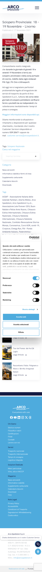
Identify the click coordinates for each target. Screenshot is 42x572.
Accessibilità (13, 506)
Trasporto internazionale (18, 454)
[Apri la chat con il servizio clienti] (38, 544)
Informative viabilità (16, 483)
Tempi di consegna (15, 457)
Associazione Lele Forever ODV (16, 206)
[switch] (36, 285)
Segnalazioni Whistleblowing (19, 512)
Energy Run (16, 228)
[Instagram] (22, 417)
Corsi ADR (25, 225)
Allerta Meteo (24, 200)
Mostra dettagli (28, 309)
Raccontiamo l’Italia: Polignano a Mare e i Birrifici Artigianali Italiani (25, 369)
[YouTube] (15, 417)
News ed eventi (8, 170)
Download (12, 492)
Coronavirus (14, 225)
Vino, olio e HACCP (16, 471)
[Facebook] (11, 417)
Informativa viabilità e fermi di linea (16, 174)
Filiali (10, 437)
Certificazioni (13, 434)
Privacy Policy (13, 503)
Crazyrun (6, 228)
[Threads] (30, 417)
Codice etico (13, 515)
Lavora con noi (14, 442)
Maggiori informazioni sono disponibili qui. (21, 114)
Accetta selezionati (21, 324)
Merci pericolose (14, 468)
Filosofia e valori (14, 431)
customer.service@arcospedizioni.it (23, 135)
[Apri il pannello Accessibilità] (38, 552)
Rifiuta (21, 332)
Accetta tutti (21, 317)
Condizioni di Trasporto (17, 509)
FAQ (10, 495)
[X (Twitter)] (26, 417)
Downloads (6, 185)
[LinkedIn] (19, 417)
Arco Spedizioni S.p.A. (22, 203)
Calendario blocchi (10, 181)
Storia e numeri (14, 427)
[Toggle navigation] (37, 7)
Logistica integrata (15, 460)
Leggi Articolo (18, 338)
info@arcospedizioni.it (22, 558)
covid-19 (35, 225)
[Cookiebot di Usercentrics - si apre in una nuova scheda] (29, 237)
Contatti (11, 440)
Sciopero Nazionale (15, 146)
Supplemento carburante (12, 177)
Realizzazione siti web (16, 569)
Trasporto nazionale (16, 451)
